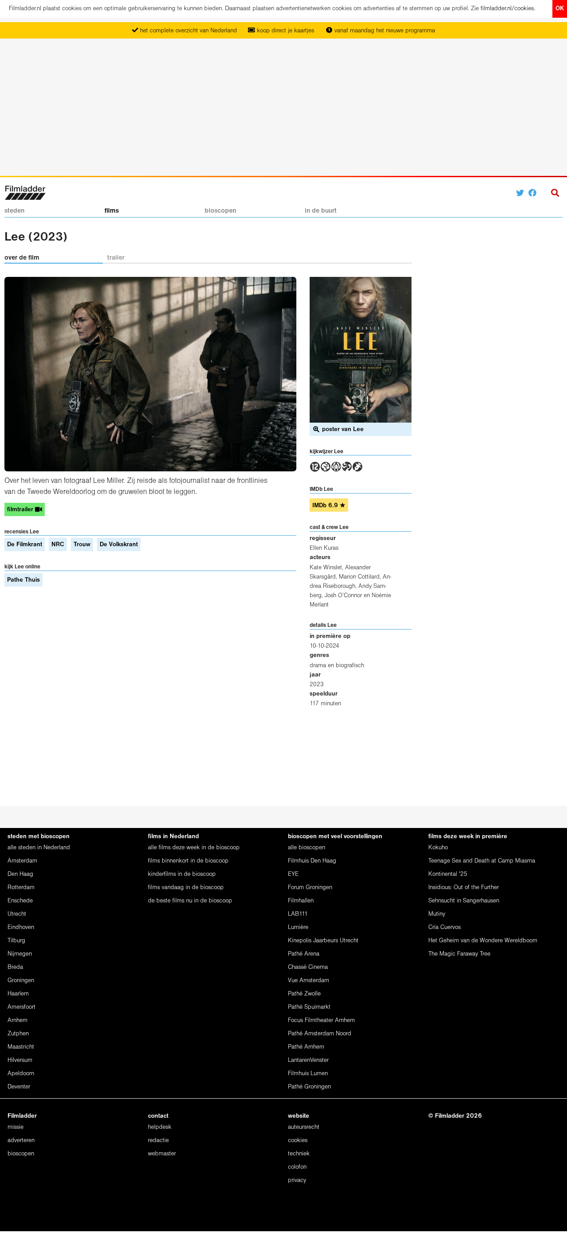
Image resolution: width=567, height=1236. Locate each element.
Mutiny (436, 914)
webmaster (162, 1153)
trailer (115, 257)
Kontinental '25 (447, 874)
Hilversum (20, 1060)
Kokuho (438, 847)
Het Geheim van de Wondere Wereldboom (482, 940)
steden (14, 211)
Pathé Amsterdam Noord (319, 1033)
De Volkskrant (119, 544)
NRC (57, 544)
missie (15, 1127)
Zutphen (18, 1033)
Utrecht (17, 914)
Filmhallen (301, 900)
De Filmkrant (24, 544)
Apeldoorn (21, 1073)
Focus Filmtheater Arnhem (321, 1020)
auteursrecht (303, 1127)
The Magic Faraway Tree (459, 954)
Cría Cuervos (444, 927)
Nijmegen (20, 954)
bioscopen (220, 211)
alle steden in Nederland (39, 847)
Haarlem (18, 993)
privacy (297, 1180)
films (112, 211)
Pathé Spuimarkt (309, 1007)
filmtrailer (21, 509)
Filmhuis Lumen (308, 1073)
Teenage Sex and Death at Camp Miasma (481, 861)
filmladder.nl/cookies (507, 8)
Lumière (298, 927)
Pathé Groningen (309, 1086)
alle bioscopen (306, 847)
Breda (15, 967)
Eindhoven (21, 927)
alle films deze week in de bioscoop (194, 847)
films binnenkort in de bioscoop (188, 861)
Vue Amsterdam (308, 980)
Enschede (20, 900)
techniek (299, 1153)
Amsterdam (22, 861)
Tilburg (16, 940)
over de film (21, 257)
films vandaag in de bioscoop (186, 887)
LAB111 (298, 914)
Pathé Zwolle (304, 993)
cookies (297, 1140)
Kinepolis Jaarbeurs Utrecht (323, 940)
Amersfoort (21, 1007)
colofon (297, 1167)
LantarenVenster (308, 1060)
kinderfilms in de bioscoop (182, 874)
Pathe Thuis (23, 580)
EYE (293, 874)
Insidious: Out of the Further (463, 887)
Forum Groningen (310, 887)
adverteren (21, 1140)
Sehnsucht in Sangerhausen (463, 900)
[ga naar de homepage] (25, 192)
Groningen (21, 980)
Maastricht (21, 1047)
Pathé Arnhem (306, 1047)
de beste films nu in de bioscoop (190, 900)
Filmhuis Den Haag (312, 861)
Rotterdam (21, 887)
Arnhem (17, 1020)
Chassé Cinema (308, 967)
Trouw (82, 544)
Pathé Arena (303, 954)
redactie (158, 1140)
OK (559, 8)
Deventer (19, 1086)
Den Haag (20, 874)
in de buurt (321, 211)
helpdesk (159, 1127)
